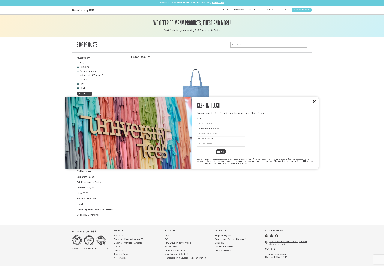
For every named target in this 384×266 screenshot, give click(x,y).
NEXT (221, 151)
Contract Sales (121, 254)
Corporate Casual (86, 177)
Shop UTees (257, 113)
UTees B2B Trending (88, 214)
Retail (80, 204)
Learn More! (218, 2)
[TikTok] (276, 236)
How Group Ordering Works (178, 242)
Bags (82, 62)
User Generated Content (176, 254)
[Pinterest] (272, 236)
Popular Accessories (87, 198)
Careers (118, 246)
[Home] (83, 10)
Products (239, 10)
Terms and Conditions (175, 250)
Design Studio (302, 10)
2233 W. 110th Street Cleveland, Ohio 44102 (276, 256)
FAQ (167, 239)
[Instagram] (267, 236)
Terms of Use (241, 163)
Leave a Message (223, 250)
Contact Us (220, 242)
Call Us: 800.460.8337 (225, 246)
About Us (118, 235)
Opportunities (270, 10)
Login (167, 235)
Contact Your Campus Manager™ (231, 239)
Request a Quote (223, 235)
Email (199, 118)
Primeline (85, 67)
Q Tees (83, 79)
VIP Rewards (120, 257)
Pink (82, 83)
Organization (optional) (209, 128)
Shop (284, 10)
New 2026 (82, 193)
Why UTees (254, 10)
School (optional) (206, 139)
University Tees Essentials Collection (96, 209)
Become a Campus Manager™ (128, 239)
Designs (226, 10)
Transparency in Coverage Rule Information (185, 257)
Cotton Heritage (88, 71)
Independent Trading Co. (92, 75)
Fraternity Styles (85, 187)
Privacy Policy (226, 163)
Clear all (84, 94)
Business (118, 250)
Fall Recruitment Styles (89, 182)
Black (83, 88)
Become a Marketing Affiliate (128, 242)
